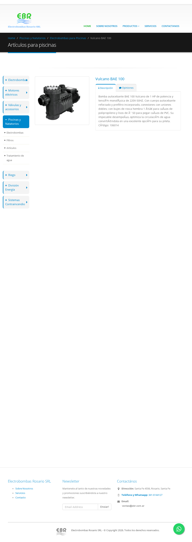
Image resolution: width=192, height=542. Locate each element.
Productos (130, 26)
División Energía (12, 187)
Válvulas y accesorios (13, 107)
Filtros (10, 140)
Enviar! (104, 507)
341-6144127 (142, 495)
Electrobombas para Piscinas (68, 38)
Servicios (150, 26)
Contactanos (170, 26)
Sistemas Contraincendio (15, 202)
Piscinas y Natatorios (33, 38)
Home (87, 26)
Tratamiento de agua (15, 158)
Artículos (11, 148)
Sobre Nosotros (106, 26)
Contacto (20, 497)
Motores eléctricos (12, 92)
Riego (11, 175)
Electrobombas (18, 80)
